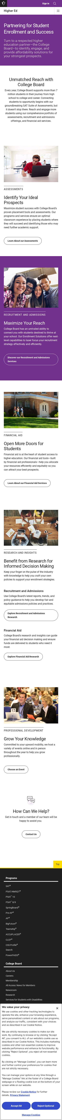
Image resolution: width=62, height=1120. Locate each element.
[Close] (57, 1008)
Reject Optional (46, 1105)
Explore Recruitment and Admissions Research (26, 615)
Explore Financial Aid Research (23, 656)
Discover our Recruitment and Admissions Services (29, 359)
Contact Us (31, 834)
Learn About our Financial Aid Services (27, 483)
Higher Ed (10, 11)
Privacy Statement (20, 1095)
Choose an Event (16, 769)
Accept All (16, 1105)
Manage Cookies (31, 1114)
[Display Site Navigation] (58, 11)
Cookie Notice (28, 1091)
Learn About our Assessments (23, 241)
